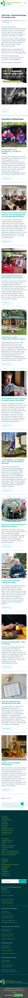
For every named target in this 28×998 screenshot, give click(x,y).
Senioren (4, 849)
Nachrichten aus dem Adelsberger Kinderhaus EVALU (13, 338)
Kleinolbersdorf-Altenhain (10, 864)
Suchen (22, 881)
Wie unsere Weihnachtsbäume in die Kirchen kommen (13, 525)
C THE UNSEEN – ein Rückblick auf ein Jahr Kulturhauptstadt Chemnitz (12, 461)
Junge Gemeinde (7, 847)
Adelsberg (4, 861)
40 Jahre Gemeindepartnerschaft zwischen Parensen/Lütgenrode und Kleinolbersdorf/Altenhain (13, 214)
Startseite (4, 816)
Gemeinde (5, 818)
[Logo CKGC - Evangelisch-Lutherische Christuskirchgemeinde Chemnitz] (14, 981)
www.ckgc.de (10, 895)
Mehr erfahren (9, 995)
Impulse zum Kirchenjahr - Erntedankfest (11, 763)
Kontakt (4, 870)
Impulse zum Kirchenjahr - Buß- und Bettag (13, 643)
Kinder (3, 844)
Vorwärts (14, 806)
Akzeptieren (18, 995)
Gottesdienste (6, 820)
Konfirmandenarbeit (8, 845)
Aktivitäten (5, 838)
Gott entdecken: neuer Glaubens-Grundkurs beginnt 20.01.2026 (13, 399)
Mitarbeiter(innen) (7, 829)
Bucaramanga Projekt (8, 854)
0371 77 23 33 (9, 934)
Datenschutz (5, 875)
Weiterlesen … (7, 178)
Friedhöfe (4, 868)
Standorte (4, 859)
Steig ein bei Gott (7, 840)
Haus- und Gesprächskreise (10, 853)
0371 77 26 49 (9, 899)
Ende (21, 806)
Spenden (4, 827)
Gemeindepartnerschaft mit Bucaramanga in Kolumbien (11, 277)
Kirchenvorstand (7, 830)
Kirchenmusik (6, 842)
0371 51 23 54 (9, 965)
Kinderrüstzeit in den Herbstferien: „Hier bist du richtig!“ (11, 151)
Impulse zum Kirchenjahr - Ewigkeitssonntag (11, 581)
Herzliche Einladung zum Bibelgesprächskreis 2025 (11, 702)
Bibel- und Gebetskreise (9, 851)
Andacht (4, 821)
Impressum (5, 873)
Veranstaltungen (6, 832)
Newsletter (5, 825)
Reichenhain (5, 866)
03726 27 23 (9, 950)
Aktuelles (4, 823)
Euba (3, 862)
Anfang (4, 804)
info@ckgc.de (9, 903)
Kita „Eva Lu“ (5, 834)
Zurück (5, 111)
